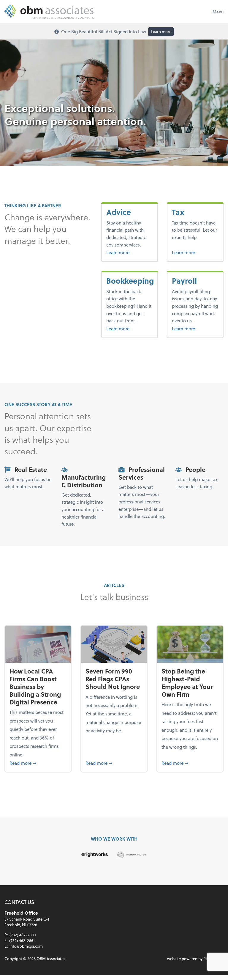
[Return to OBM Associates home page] (49, 11)
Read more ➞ (38, 762)
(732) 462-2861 (22, 940)
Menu (218, 12)
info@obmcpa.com (26, 946)
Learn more (161, 31)
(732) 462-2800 (23, 935)
